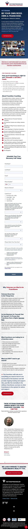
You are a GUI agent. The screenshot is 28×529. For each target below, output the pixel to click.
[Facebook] (6, 503)
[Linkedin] (3, 503)
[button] (2, 438)
